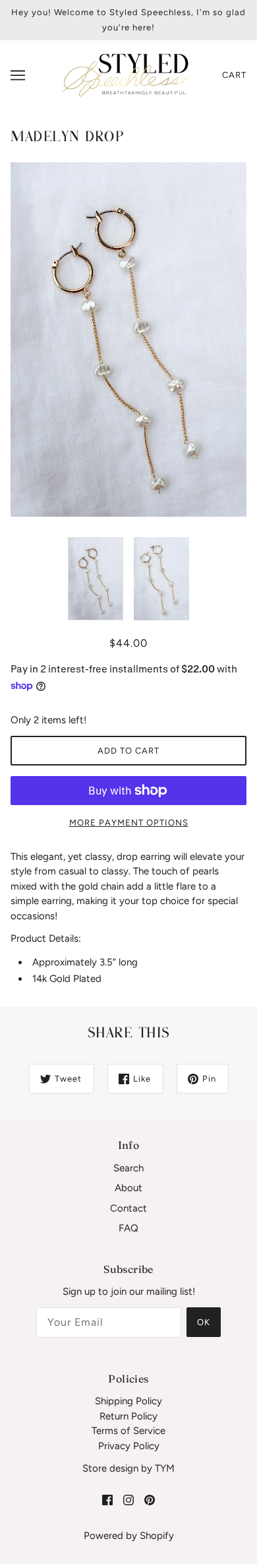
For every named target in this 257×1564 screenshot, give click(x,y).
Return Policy (128, 1416)
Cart (234, 75)
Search (128, 1168)
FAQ (128, 1228)
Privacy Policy (128, 1446)
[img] (107, 1500)
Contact (128, 1208)
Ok (203, 1322)
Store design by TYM (128, 1468)
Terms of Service (128, 1431)
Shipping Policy (128, 1401)
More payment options (128, 823)
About (128, 1188)
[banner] (125, 75)
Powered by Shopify (129, 1536)
